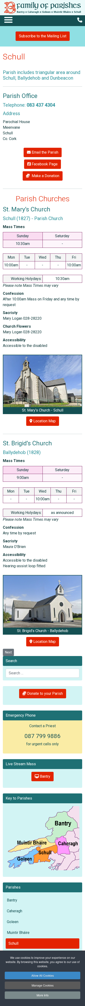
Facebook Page (44, 164)
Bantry (44, 776)
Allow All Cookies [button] (42, 975)
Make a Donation (44, 176)
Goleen (12, 922)
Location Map (44, 421)
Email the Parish (44, 152)
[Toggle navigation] (8, 19)
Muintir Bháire (18, 932)
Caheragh (14, 911)
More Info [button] (43, 995)
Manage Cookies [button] (43, 985)
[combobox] (42, 673)
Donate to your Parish (44, 693)
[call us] (79, 20)
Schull (13, 943)
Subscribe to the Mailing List (42, 36)
